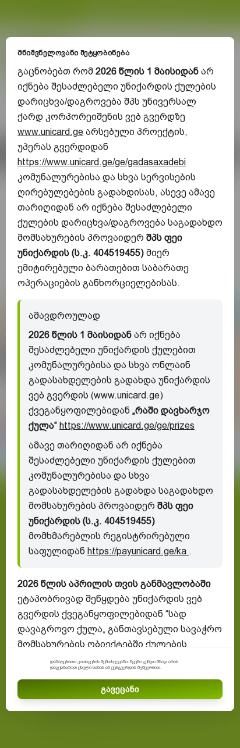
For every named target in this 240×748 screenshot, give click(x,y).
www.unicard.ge (50, 132)
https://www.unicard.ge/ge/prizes (127, 425)
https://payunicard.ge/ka (138, 551)
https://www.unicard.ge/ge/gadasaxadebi (101, 162)
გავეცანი (120, 689)
